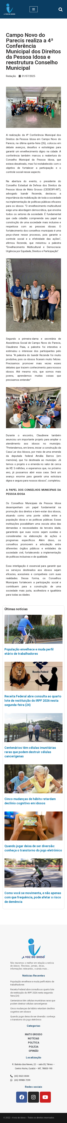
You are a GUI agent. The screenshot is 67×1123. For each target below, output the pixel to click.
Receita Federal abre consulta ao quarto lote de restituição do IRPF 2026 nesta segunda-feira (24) (32, 700)
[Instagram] (33, 1097)
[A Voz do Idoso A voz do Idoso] (9, 9)
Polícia (33, 1046)
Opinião (33, 1050)
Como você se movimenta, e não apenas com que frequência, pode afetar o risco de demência (32, 897)
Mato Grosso (33, 1034)
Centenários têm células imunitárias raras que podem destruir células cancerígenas (30, 752)
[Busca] (60, 9)
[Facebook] (21, 1097)
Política (33, 1042)
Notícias (33, 1038)
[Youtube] (45, 1097)
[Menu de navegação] (34, 9)
